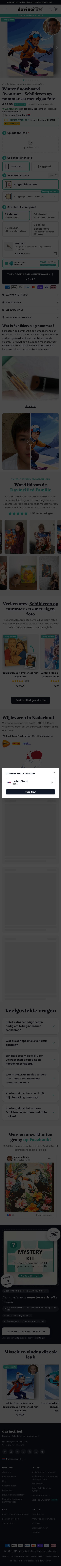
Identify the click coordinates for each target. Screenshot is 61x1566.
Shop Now (30, 792)
